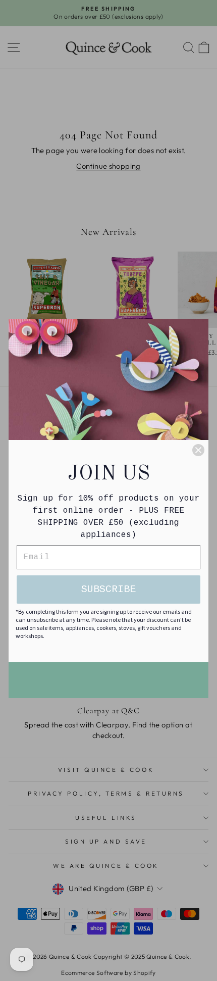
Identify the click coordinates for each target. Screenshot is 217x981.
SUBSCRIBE (108, 589)
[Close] (198, 450)
